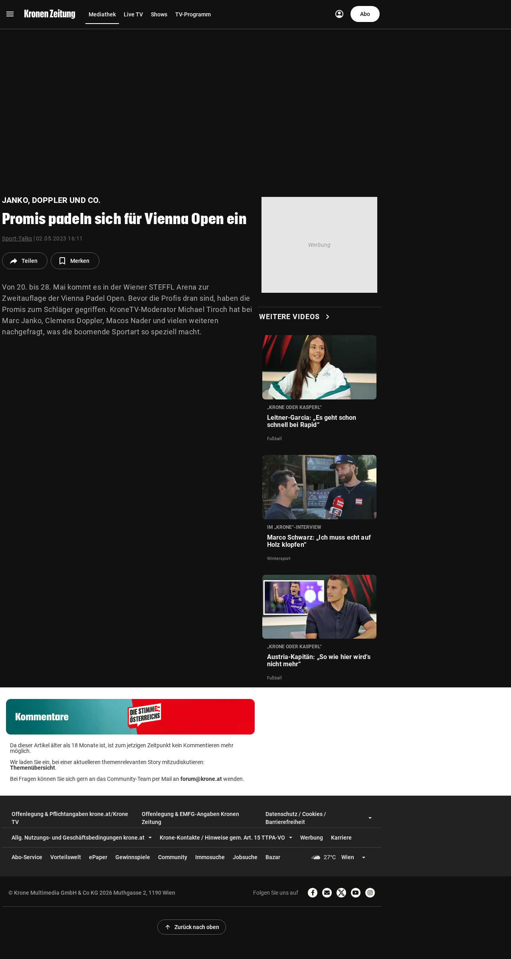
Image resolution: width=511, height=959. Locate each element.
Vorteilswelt (65, 857)
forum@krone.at (201, 779)
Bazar (272, 857)
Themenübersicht (32, 767)
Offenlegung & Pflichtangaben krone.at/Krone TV (70, 818)
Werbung (311, 837)
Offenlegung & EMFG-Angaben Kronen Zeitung (190, 818)
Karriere (341, 837)
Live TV (133, 14)
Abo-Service (27, 857)
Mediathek (102, 14)
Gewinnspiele (132, 857)
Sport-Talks (17, 238)
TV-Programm (193, 14)
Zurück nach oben (191, 927)
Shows (159, 14)
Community (172, 857)
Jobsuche (245, 857)
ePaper (98, 857)
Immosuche (210, 857)
